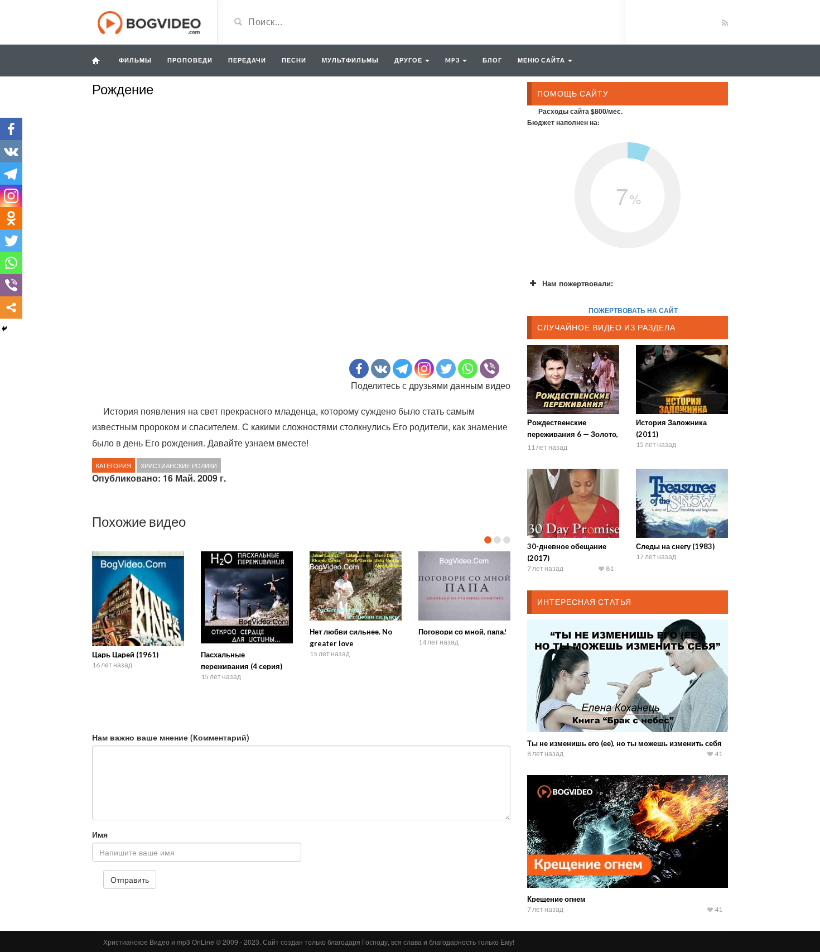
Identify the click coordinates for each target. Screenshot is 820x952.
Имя (100, 834)
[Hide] (4, 328)
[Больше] (11, 307)
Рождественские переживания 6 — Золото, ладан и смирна (572, 434)
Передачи (247, 60)
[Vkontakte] (380, 368)
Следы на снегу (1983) (675, 546)
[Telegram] (402, 368)
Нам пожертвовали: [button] (577, 283)
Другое (409, 60)
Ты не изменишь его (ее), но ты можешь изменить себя (624, 743)
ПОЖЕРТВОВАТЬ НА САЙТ (633, 310)
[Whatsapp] (467, 368)
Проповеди (190, 60)
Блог (492, 60)
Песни (294, 60)
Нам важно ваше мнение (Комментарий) (170, 737)
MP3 (453, 60)
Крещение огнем (556, 899)
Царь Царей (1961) (125, 654)
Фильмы (135, 60)
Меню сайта (542, 60)
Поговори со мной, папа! (462, 631)
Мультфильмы (350, 60)
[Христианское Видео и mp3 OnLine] (150, 21)
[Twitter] (446, 368)
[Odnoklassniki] (11, 218)
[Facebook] (359, 368)
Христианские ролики (179, 465)
